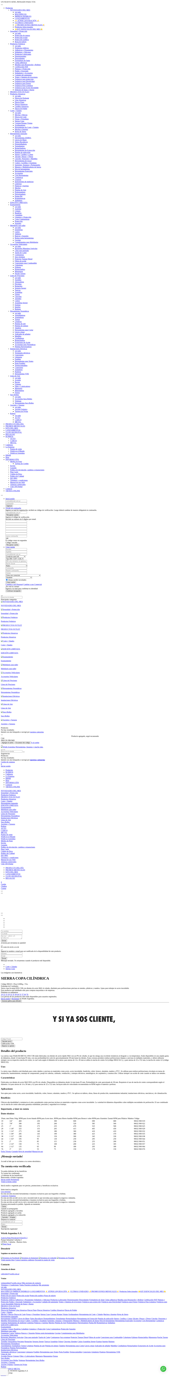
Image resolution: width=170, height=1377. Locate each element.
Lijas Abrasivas (20, 100)
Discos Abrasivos (21, 104)
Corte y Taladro (16, 111)
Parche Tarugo (20, 274)
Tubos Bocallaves (21, 142)
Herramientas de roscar (23, 161)
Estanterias (19, 230)
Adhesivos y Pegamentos (24, 50)
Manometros (19, 391)
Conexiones (19, 355)
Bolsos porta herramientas (24, 238)
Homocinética (20, 269)
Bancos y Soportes (21, 236)
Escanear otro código (23, 743)
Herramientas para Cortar (24, 330)
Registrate (15, 999)
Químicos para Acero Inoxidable (27, 88)
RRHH (8, 455)
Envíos (12, 466)
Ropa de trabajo (20, 42)
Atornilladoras (20, 315)
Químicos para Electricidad (25, 81)
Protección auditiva (22, 40)
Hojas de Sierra (20, 132)
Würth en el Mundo (17, 451)
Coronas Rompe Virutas (23, 123)
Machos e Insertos (21, 129)
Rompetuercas (20, 198)
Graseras (18, 180)
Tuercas (17, 290)
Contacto (9, 489)
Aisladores (19, 370)
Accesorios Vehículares (18, 244)
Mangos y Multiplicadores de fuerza (28, 167)
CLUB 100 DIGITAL (14, 432)
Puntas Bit (18, 196)
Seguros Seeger (20, 288)
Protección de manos (22, 35)
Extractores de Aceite (22, 342)
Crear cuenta (10, 547)
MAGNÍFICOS (20, 14)
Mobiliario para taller (17, 226)
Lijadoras (18, 322)
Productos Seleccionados (24, 27)
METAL (18, 422)
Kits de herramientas (22, 169)
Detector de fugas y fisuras (24, 90)
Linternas (18, 184)
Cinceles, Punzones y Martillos (26, 159)
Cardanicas (19, 177)
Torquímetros (20, 146)
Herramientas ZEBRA (23, 138)
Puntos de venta (16, 449)
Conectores (19, 368)
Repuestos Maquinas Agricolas (26, 248)
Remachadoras (20, 148)
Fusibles (18, 359)
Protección (19, 221)
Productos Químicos (17, 44)
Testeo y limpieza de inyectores (26, 77)
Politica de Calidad (17, 476)
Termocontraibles (21, 365)
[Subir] (2, 891)
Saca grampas (20, 257)
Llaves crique (20, 332)
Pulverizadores (20, 194)
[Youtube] (65, 1258)
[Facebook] (10, 1258)
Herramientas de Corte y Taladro (27, 127)
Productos (9, 8)
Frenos (17, 393)
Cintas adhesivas (21, 63)
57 (23, 994)
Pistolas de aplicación (22, 152)
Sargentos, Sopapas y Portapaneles (27, 165)
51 (20, 994)
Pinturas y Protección (22, 69)
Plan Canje (14, 472)
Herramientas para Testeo (24, 361)
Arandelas (18, 292)
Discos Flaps (19, 102)
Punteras (18, 372)
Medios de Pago (16, 462)
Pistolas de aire (20, 324)
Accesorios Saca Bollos (23, 399)
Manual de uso (37, 1151)
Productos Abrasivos (17, 94)
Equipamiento (15, 205)
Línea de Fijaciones (17, 276)
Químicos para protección (24, 79)
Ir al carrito (35, 743)
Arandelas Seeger (21, 303)
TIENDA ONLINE (13, 491)
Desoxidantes (20, 58)
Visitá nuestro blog (8, 1260)
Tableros (18, 234)
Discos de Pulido (21, 109)
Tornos (17, 319)
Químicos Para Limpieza (24, 86)
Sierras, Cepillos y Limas (24, 154)
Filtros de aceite (20, 261)
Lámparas (18, 357)
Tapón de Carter (21, 253)
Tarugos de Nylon (21, 411)
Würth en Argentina (17, 453)
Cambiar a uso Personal (14, 584)
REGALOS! (10, 434)
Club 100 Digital (16, 487)
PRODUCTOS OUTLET (19, 92)
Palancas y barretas (22, 186)
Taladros (18, 328)
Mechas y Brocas (21, 115)
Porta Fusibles (20, 363)
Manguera (18, 388)
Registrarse (15, 1180)
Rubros (12, 413)
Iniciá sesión (10, 499)
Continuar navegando (13, 591)
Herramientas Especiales (24, 171)
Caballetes (18, 215)
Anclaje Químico (21, 409)
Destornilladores (21, 144)
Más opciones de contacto (31, 1283)
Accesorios (19, 173)
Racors (17, 382)
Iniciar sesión (6, 1180)
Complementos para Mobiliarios (26, 242)
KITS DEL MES (12, 428)
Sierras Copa (19, 121)
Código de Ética (16, 474)
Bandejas (18, 213)
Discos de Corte (20, 117)
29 (9, 994)
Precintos (18, 284)
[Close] (2, 4)
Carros (17, 232)
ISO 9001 (13, 478)
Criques (17, 211)
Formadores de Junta (22, 60)
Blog (7, 457)
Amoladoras (19, 317)
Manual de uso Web (17, 482)
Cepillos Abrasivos (22, 106)
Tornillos (18, 280)
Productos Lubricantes (23, 54)
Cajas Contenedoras (22, 219)
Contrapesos (19, 255)
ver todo (18, 12)
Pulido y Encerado (21, 71)
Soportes (18, 223)
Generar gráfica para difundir (11, 1001)
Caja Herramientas (21, 175)
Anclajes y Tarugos (17, 405)
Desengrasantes (20, 56)
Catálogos (9, 445)
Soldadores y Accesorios (24, 73)
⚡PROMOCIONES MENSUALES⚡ (30, 25)
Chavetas (18, 297)
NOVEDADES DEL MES (20, 10)
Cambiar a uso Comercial (32, 584)
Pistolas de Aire (20, 190)
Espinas (17, 305)
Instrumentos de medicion (24, 182)
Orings (17, 294)
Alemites (18, 299)
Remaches (18, 286)
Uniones (18, 384)
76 (27, 994)
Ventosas (18, 401)
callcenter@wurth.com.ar (10, 1274)
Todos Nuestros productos (28, 1285)
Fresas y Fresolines (22, 119)
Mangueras (19, 271)
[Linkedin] (47, 1258)
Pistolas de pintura (21, 326)
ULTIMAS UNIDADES (24, 23)
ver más (4, 1287)
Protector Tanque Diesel (23, 259)
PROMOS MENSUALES (15, 426)
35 (13, 994)
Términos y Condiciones (10, 1285)
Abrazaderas (19, 282)
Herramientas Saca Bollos (24, 403)
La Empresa (10, 447)
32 (11, 994)
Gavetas (18, 240)
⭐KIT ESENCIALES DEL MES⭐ (29, 29)
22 (4, 994)
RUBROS (9, 436)
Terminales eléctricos (22, 353)
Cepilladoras (19, 338)
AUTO (17, 418)
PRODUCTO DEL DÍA (15, 424)
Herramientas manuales (18, 134)
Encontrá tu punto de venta (45, 1260)
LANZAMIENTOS (22, 18)
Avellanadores (20, 125)
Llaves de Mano (21, 140)
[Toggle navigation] (2, 745)
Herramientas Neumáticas (19, 311)
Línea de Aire (15, 376)
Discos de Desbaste (22, 98)
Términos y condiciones (19, 480)
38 (16, 994)
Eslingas (18, 267)
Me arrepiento (44, 1285)
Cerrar (4, 1206)
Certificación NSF (21, 67)
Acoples (18, 380)
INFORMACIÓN (12, 459)
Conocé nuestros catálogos (24, 1260)
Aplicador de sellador (22, 334)
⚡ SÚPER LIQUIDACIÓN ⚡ (27, 21)
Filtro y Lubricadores (22, 386)
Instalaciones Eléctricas (18, 349)
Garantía (13, 468)
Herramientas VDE (22, 374)
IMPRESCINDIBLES (23, 16)
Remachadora (20, 340)
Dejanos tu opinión (8, 1046)
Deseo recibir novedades (17, 580)
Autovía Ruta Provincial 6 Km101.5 (14, 1238)
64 (25, 994)
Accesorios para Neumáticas (25, 345)
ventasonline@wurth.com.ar (11, 1283)
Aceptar (12, 1217)
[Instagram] (29, 1258)
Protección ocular (21, 38)
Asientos (18, 209)
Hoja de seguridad (25, 1151)
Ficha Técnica (6, 1151)
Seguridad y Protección (18, 31)
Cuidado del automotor (23, 75)
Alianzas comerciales (18, 484)
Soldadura (18, 200)
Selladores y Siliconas (23, 52)
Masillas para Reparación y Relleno (28, 65)
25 (6, 994)
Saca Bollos (14, 395)
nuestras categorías (37, 732)
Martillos (18, 336)
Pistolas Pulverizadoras (23, 347)
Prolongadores (20, 192)
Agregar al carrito (7, 743)
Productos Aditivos (22, 48)
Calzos (17, 301)
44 (18, 994)
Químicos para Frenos (23, 83)
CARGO (18, 420)
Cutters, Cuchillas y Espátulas (26, 163)
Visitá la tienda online (9, 1182)
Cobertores (19, 265)
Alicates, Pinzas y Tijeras (24, 157)
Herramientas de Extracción (25, 150)
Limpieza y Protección (23, 217)
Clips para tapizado (22, 251)
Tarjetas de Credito (22, 464)
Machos (18, 188)
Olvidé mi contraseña (13, 508)
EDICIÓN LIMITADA (19, 203)
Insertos (17, 307)
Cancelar (5, 1217)
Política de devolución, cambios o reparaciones (27, 470)
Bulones (18, 309)
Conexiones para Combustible (26, 263)
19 (2, 994)
